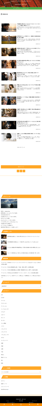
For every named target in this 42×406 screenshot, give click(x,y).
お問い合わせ (31, 402)
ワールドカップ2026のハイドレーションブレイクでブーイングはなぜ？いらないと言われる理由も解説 (21, 263)
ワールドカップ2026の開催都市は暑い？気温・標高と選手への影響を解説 (17, 267)
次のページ (21, 166)
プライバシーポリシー (11, 402)
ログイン (3, 380)
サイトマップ (34, 400)
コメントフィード (5, 386)
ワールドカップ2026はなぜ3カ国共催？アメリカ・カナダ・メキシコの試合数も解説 (19, 272)
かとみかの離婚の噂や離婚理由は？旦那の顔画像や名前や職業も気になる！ (24, 247)
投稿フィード (4, 383)
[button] (40, 372)
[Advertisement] (21, 18)
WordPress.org (4, 389)
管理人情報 (21, 400)
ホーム (7, 400)
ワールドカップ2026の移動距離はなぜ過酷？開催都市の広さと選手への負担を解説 (19, 270)
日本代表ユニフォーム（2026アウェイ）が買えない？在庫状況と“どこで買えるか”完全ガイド (20, 276)
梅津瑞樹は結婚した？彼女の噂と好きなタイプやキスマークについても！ (23, 236)
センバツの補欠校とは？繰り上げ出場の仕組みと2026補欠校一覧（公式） (23, 252)
